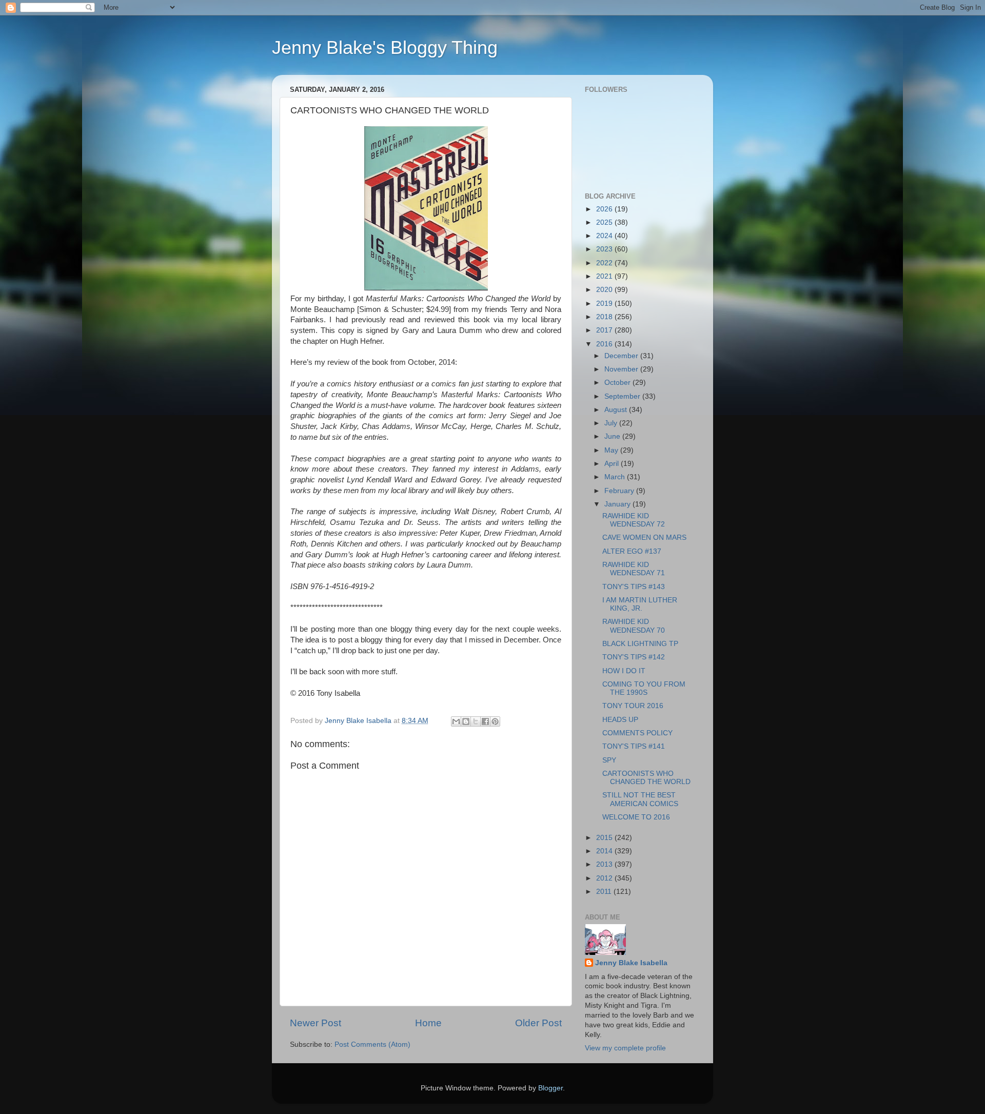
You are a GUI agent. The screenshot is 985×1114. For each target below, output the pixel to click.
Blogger (550, 1088)
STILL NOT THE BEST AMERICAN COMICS (640, 799)
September (623, 396)
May (612, 450)
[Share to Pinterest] (495, 721)
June (613, 436)
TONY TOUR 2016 (632, 706)
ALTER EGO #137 (631, 551)
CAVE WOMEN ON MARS (644, 537)
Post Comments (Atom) (372, 1044)
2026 (605, 209)
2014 (605, 851)
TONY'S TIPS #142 (633, 657)
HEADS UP (620, 720)
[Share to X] (475, 721)
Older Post (538, 1023)
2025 (605, 222)
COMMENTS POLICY (637, 733)
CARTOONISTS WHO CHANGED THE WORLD (646, 778)
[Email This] (456, 721)
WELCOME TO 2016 (636, 817)
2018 (605, 317)
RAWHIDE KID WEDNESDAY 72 (633, 520)
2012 (605, 878)
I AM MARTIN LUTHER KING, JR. (639, 604)
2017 (605, 330)
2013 (605, 864)
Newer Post (315, 1023)
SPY (609, 760)
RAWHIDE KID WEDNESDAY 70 (633, 626)
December (622, 356)
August (616, 410)
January (618, 504)
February (620, 491)
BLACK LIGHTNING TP (640, 644)
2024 (605, 236)
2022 (605, 263)
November (622, 369)
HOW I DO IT (623, 671)
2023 (605, 249)
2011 (605, 891)
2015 (605, 838)
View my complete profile (625, 1048)
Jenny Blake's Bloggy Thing (385, 47)
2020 (605, 290)
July (611, 423)
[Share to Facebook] (485, 721)
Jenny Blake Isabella (631, 963)
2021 (605, 276)
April (612, 463)
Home (428, 1023)
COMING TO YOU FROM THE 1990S (643, 688)
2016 (605, 344)
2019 (605, 303)
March (615, 477)
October (618, 382)
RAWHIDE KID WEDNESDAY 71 (633, 569)
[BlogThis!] (466, 721)
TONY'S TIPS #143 (633, 587)
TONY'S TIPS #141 (633, 746)
